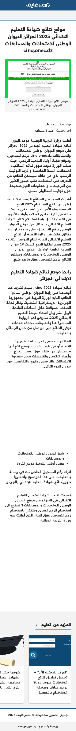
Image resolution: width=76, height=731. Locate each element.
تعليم (46, 624)
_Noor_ (51, 124)
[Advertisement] (38, 409)
